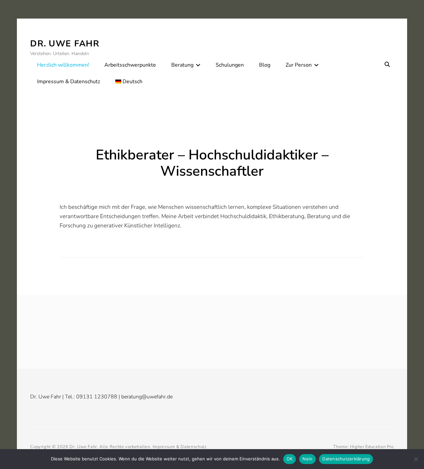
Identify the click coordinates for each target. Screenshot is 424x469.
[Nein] (415, 459)
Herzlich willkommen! (63, 65)
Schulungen (230, 65)
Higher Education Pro (372, 447)
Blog (264, 65)
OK (290, 458)
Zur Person (299, 65)
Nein (307, 458)
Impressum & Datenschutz (68, 81)
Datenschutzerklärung (346, 458)
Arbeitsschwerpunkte (130, 65)
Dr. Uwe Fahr (64, 43)
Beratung (182, 65)
